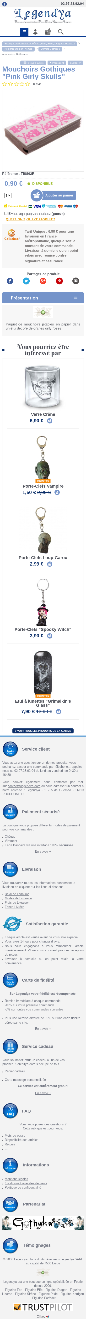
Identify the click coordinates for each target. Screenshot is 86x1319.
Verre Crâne (43, 414)
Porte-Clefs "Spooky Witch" (43, 630)
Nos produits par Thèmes (18, 48)
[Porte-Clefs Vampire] (43, 459)
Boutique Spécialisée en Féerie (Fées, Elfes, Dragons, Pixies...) (40, 43)
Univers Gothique (50, 48)
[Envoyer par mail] (75, 281)
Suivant (74, 63)
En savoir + (43, 851)
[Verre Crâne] (43, 387)
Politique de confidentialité (23, 1187)
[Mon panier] (47, 31)
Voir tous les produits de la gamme (43, 730)
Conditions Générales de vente (26, 1183)
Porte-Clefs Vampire (43, 486)
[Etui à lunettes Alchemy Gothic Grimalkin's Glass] (43, 674)
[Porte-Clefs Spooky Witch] (43, 602)
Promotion (43, 481)
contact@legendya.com (24, 786)
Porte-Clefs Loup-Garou (43, 558)
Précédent (58, 63)
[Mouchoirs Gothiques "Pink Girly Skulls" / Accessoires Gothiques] (43, 130)
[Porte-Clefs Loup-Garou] (43, 531)
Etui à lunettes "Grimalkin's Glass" (43, 703)
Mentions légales (16, 1179)
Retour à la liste (35, 63)
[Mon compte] (35, 32)
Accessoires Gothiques (14, 54)
